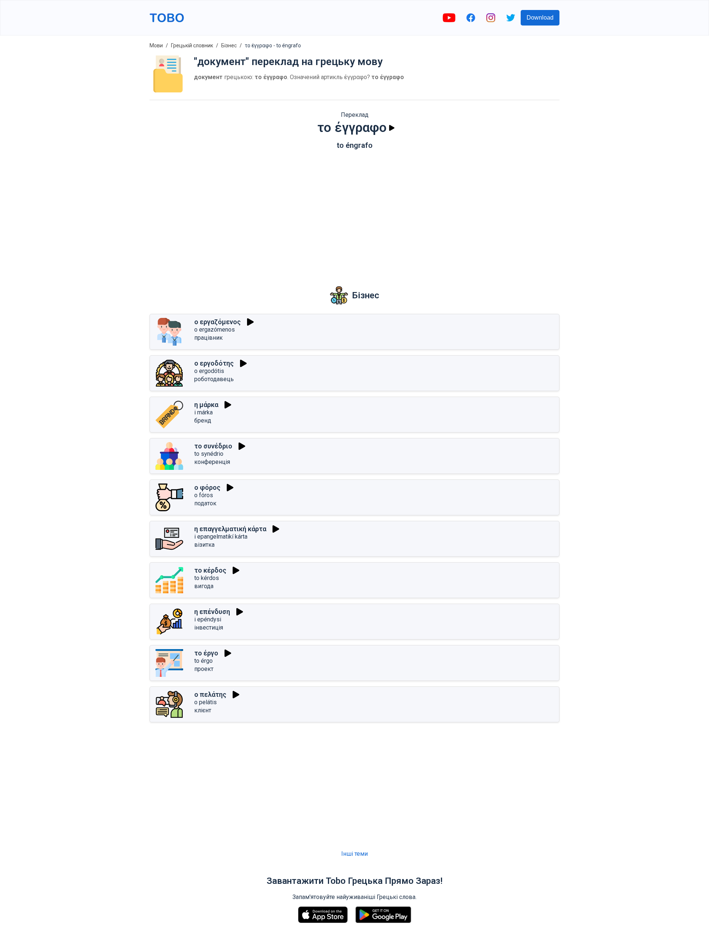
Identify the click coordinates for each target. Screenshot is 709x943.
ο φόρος (207, 487)
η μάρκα (206, 404)
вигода (203, 586)
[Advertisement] (354, 212)
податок (205, 503)
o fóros (203, 495)
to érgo (203, 660)
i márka (203, 412)
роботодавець (214, 379)
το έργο (206, 653)
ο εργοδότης (214, 363)
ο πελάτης (210, 694)
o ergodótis (209, 370)
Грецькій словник (192, 45)
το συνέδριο (213, 446)
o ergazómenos (214, 329)
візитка (204, 544)
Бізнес (229, 45)
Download (540, 17)
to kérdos (206, 577)
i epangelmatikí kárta (220, 536)
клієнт (202, 710)
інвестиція (208, 627)
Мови (156, 45)
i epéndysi (207, 619)
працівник (208, 337)
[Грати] (392, 128)
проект (203, 668)
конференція (212, 461)
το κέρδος (210, 570)
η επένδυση (212, 611)
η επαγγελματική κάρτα (230, 529)
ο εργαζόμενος (217, 322)
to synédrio (208, 453)
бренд (202, 420)
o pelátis (205, 702)
